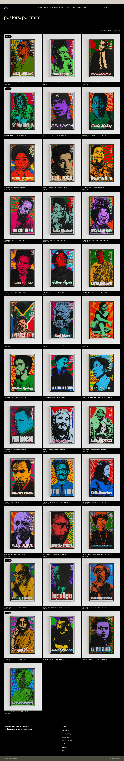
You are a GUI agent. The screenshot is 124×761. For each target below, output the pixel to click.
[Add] (78, 78)
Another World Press (13, 758)
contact (64, 744)
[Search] (110, 7)
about (63, 750)
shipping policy (66, 734)
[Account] (114, 7)
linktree (64, 747)
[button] (110, 30)
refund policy (66, 730)
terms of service (67, 740)
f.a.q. (63, 754)
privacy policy (66, 737)
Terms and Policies (115, 758)
